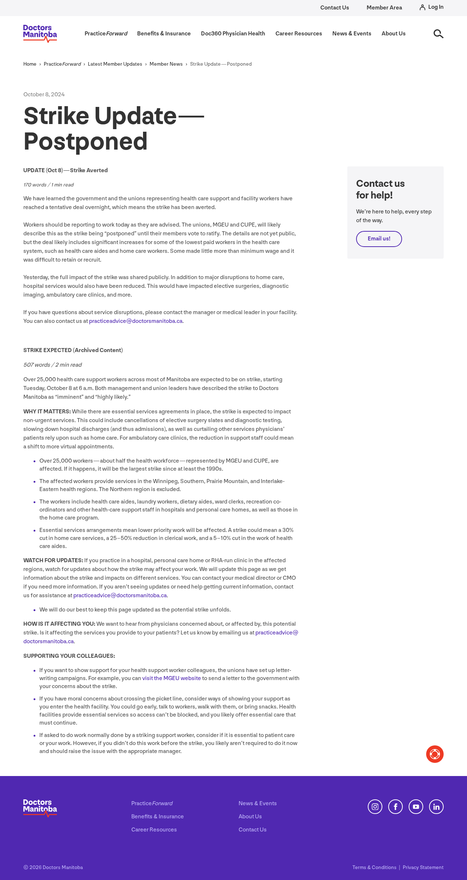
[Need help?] (435, 754)
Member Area (384, 7)
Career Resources (154, 829)
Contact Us (334, 7)
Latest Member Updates (115, 64)
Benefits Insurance (157, 816)
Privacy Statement (423, 867)
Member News (166, 64)
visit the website (171, 678)
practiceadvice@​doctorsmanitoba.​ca (135, 321)
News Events (258, 803)
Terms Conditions (375, 867)
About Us (250, 816)
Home (29, 64)
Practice (62, 64)
